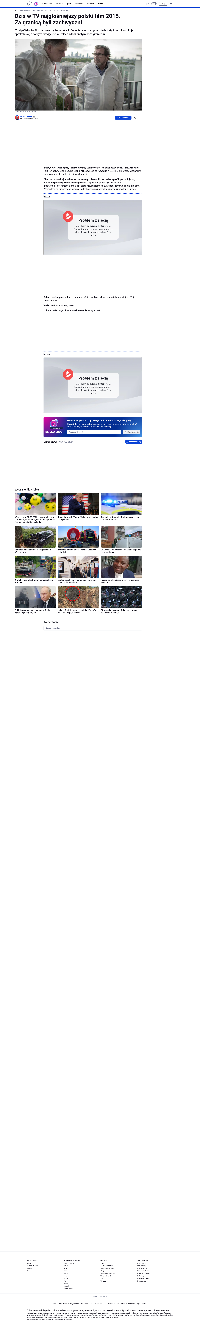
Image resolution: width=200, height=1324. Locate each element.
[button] (154, 3)
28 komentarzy (124, 118)
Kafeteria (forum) (32, 1266)
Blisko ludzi (47, 4)
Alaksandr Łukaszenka (144, 1273)
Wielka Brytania (68, 1289)
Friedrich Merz (141, 1281)
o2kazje (59, 4)
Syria (65, 1276)
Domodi (29, 1263)
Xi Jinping (140, 1276)
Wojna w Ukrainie (105, 1276)
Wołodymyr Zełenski (143, 1278)
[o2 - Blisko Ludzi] (38, 4)
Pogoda (90, 4)
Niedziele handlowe (106, 1266)
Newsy (102, 1263)
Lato (101, 1278)
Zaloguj (163, 4)
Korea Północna (69, 1263)
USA (65, 1281)
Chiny (102, 1271)
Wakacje (103, 1281)
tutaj (70, 1319)
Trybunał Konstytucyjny (107, 1273)
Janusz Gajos (121, 297)
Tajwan (66, 1278)
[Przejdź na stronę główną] (29, 5)
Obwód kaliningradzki (107, 1268)
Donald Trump (141, 1266)
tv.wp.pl (29, 1268)
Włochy (66, 1273)
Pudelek (29, 1271)
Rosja (65, 1271)
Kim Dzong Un (141, 1263)
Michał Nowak (26, 117)
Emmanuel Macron (143, 1271)
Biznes (100, 4)
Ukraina (66, 1266)
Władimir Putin (142, 1268)
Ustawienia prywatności (136, 1303)
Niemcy (66, 1283)
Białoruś (66, 1286)
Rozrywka (79, 4)
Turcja (65, 1268)
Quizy (69, 4)
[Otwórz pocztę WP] (148, 4)
